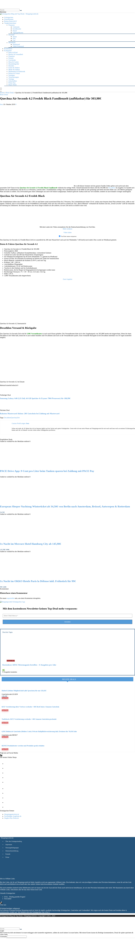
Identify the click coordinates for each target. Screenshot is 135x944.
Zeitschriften (12, 81)
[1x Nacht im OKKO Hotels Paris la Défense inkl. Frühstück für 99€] (22, 577)
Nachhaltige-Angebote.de (12, 816)
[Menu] (1, 89)
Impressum (8, 844)
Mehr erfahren (67, 229)
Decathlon (111, 188)
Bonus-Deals (10, 21)
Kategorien (8, 50)
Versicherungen (13, 77)
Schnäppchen (8, 17)
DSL (14, 38)
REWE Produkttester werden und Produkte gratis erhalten (23, 746)
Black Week (12, 85)
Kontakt (7, 854)
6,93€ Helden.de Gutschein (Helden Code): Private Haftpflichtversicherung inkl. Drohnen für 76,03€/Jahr (39, 731)
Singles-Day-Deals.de (11, 818)
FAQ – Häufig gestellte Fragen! (14, 897)
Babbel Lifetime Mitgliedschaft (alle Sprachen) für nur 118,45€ (24, 691)
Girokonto (16, 27)
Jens (1, 104)
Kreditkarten (17, 29)
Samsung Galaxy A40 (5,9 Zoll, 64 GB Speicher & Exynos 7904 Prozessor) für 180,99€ (35, 398)
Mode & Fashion (14, 69)
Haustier (11, 66)
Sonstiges (11, 75)
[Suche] (21, 10)
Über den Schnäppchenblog (13, 841)
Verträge (11, 79)
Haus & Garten (13, 62)
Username (3, 936)
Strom (15, 37)
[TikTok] (1, 755)
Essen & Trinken (14, 68)
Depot (15, 31)
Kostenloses (8, 49)
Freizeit (10, 58)
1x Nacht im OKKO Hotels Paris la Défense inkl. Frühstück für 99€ (38, 581)
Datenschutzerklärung (11, 851)
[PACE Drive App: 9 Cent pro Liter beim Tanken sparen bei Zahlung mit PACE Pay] (22, 467)
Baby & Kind (13, 52)
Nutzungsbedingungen (12, 848)
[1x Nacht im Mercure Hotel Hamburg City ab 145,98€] (22, 539)
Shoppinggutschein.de (11, 814)
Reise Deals (10, 93)
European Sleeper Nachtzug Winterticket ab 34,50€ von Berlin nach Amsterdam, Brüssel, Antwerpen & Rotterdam (65, 506)
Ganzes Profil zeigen (19, 423)
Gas (14, 40)
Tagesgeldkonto (18, 33)
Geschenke (12, 60)
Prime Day (12, 83)
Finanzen (11, 56)
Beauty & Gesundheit (15, 54)
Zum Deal (5, 698)
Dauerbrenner (8, 19)
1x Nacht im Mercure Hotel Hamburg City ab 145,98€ (30, 543)
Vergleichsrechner (10, 23)
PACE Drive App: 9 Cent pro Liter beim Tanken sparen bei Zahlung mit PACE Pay (47, 471)
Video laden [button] (67, 232)
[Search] (1, 91)
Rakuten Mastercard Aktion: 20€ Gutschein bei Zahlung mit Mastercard (29, 413)
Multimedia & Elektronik (16, 71)
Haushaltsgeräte (13, 64)
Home (2, 93)
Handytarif (16, 44)
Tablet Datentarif (18, 46)
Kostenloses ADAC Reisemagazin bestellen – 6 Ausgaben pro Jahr (29, 665)
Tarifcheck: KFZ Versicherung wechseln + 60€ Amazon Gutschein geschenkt (29, 719)
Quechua (14, 418)
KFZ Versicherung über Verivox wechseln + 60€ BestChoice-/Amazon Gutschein (30, 707)
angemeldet (10, 598)
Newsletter (7, 899)
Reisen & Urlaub (14, 73)
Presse (7, 857)
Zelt (18, 418)
